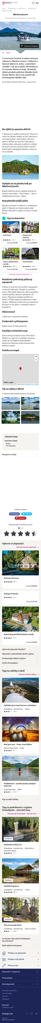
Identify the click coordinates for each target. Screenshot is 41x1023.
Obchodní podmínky (9, 991)
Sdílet (8, 53)
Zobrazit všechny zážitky (27, 674)
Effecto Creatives (8, 1019)
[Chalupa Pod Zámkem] (30, 227)
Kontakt (5, 996)
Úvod (3, 8)
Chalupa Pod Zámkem (27, 236)
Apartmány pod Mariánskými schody (19, 634)
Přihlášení (5, 999)
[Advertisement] (20, 105)
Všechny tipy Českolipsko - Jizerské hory (21, 814)
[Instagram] (31, 1013)
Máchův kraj (32, 8)
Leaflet (21, 384)
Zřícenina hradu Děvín (13, 925)
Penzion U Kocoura (11, 578)
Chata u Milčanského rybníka (10, 263)
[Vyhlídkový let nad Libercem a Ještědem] (20, 690)
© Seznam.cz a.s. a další (31, 384)
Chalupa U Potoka (11, 594)
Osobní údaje (6, 993)
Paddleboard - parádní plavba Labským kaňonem (20, 785)
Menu (37, 3)
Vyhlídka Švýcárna (11, 886)
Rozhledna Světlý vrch (13, 845)
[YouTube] (36, 1013)
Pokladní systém (8, 1007)
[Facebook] (26, 1013)
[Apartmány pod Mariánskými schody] (20, 619)
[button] (20, 369)
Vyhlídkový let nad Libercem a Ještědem (20, 705)
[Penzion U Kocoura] (20, 562)
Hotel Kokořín (28, 262)
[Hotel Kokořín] (30, 254)
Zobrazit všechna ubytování (19, 274)
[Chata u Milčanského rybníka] (10, 254)
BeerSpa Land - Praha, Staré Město (18, 744)
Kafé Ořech (7, 235)
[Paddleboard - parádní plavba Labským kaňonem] (20, 768)
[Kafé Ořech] (10, 227)
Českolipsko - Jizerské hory (17, 8)
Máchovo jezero (7, 11)
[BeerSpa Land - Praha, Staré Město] (20, 729)
